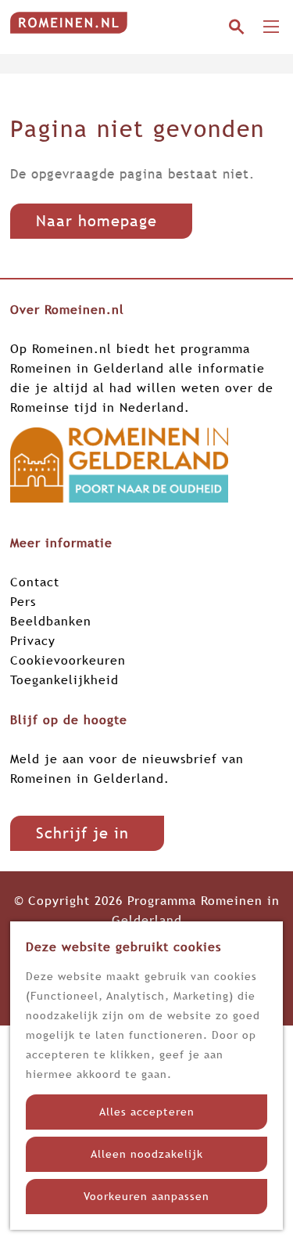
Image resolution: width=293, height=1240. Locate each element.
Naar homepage (96, 221)
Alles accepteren (147, 1112)
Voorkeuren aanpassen (146, 1196)
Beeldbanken (50, 620)
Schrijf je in (82, 833)
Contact (34, 581)
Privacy (32, 640)
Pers (23, 601)
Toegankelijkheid (64, 679)
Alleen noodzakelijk (147, 1154)
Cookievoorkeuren (68, 660)
